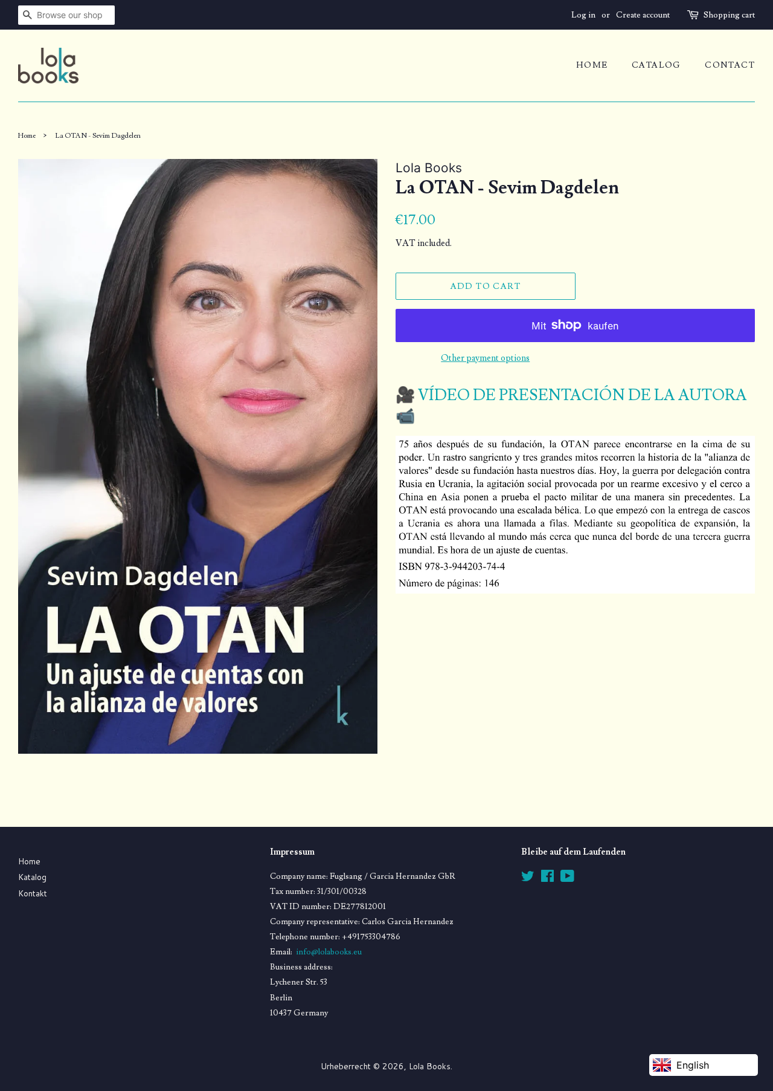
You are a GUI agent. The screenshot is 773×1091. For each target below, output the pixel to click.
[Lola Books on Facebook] (547, 878)
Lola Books (430, 1066)
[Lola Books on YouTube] (567, 878)
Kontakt (32, 893)
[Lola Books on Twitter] (527, 878)
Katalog (32, 876)
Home (29, 861)
